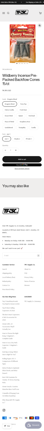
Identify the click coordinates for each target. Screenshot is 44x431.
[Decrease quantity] (5, 150)
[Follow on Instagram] (4, 410)
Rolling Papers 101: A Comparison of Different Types (10, 361)
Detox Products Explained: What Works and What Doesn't (10, 370)
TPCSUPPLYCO (7, 69)
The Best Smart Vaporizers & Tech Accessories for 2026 (11, 317)
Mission (27, 285)
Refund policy (6, 281)
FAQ (25, 273)
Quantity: (5, 145)
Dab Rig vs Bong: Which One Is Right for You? (10, 353)
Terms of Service (29, 281)
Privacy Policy (28, 277)
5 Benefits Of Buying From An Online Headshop (10, 394)
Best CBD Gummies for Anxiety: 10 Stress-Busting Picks (10, 380)
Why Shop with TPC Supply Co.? (11, 401)
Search (4, 269)
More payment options (22, 168)
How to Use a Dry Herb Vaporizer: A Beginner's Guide (9, 345)
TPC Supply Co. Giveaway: (32, 301)
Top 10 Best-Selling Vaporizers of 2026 (8, 309)
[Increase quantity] (16, 150)
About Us (27, 269)
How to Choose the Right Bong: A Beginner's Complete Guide (10, 336)
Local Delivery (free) (8, 277)
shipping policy (7, 273)
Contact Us (6, 285)
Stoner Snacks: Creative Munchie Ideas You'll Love (10, 387)
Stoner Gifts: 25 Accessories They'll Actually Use (8, 326)
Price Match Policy (8, 289)
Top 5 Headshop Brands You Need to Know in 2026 (10, 302)
